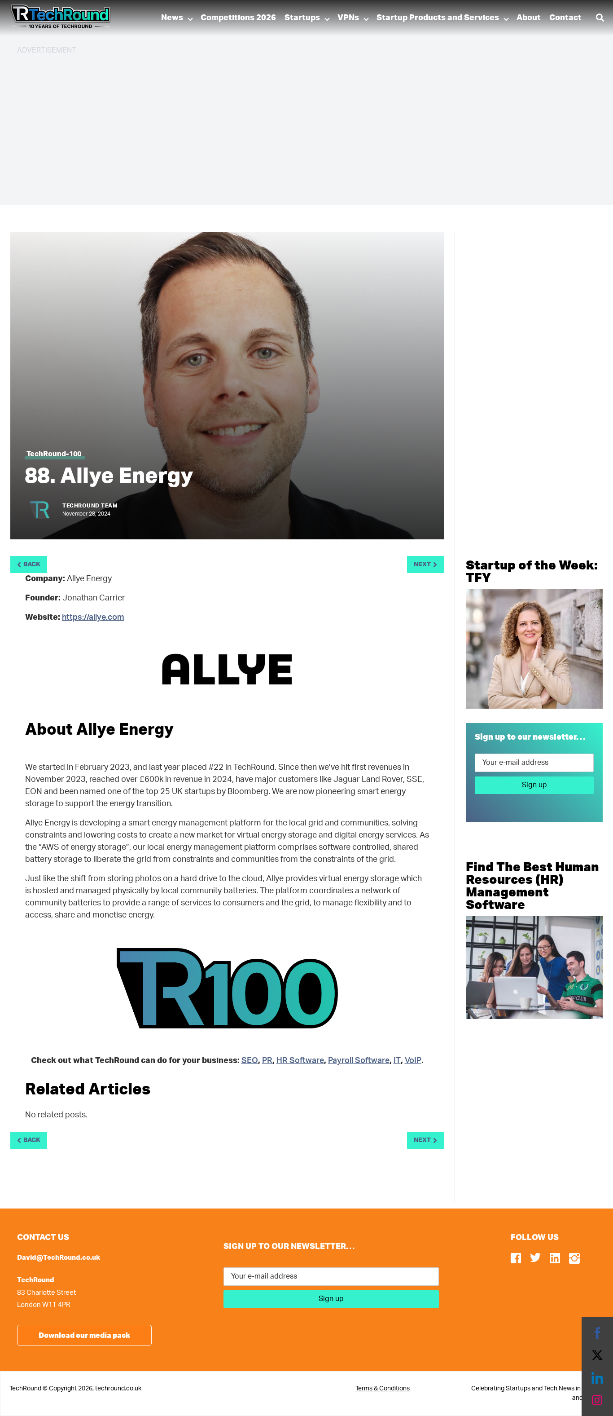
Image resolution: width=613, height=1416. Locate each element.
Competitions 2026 (238, 18)
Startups (302, 18)
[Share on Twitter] (597, 1355)
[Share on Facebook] (597, 1333)
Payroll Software (359, 1061)
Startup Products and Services (438, 18)
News (172, 18)
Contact (565, 18)
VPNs (348, 18)
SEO (249, 1061)
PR (267, 1061)
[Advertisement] (286, 126)
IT (397, 1061)
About (529, 18)
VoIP (413, 1061)
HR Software (300, 1061)
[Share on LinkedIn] (597, 1378)
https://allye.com (93, 617)
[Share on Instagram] (597, 1400)
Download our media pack (84, 1335)
